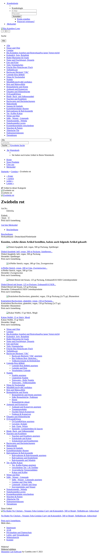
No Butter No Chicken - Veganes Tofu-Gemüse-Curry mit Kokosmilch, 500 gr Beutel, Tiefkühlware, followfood (49, 516)
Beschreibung (12, 229)
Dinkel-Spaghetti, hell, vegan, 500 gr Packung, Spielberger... (26, 251)
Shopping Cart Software (11, 551)
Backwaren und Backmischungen (20, 101)
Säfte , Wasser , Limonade (17, 118)
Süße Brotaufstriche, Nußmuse (25, 397)
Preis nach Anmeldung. (11, 520)
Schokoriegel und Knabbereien (25, 441)
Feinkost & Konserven (21, 414)
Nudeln (9, 79)
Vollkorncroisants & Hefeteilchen (26, 361)
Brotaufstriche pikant (21, 402)
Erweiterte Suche (17, 145)
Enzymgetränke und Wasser (23, 487)
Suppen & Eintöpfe (14, 106)
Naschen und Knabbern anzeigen (26, 436)
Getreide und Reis (19, 368)
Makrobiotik (11, 104)
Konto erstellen (23, 19)
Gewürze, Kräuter (19, 424)
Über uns (10, 164)
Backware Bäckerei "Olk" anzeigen (27, 356)
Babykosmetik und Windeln (23, 460)
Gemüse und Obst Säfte (22, 482)
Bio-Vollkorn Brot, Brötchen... (25, 358)
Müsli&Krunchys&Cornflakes (19, 82)
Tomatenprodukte (19, 409)
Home (9, 160)
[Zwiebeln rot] (7, 195)
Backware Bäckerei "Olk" (17, 72)
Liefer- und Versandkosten (17, 535)
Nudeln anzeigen (19, 375)
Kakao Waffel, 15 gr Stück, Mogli (15, 317)
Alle (8, 45)
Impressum (11, 528)
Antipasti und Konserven (17, 89)
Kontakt (9, 540)
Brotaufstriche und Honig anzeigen (26, 395)
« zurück (10, 178)
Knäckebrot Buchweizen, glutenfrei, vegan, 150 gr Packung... (27, 301)
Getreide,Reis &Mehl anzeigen (25, 365)
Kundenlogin (12, 3)
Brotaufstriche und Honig (17, 87)
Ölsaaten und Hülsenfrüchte (18, 91)
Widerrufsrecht (12, 537)
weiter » (9, 181)
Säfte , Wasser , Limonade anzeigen (27, 480)
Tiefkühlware (12, 70)
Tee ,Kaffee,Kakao (14, 113)
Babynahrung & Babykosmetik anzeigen (29, 455)
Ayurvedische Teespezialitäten (24, 470)
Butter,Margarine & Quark (17, 57)
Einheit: (4, 215)
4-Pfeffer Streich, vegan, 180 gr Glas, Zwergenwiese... (24, 268)
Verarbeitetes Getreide (21, 370)
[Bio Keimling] (10, 28)
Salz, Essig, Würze (20, 426)
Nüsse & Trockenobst (15, 77)
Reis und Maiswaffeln (15, 84)
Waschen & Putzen (14, 128)
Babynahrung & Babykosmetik (19, 111)
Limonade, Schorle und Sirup (24, 484)
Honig (14, 399)
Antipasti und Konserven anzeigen (26, 407)
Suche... (5, 145)
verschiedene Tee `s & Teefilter (25, 467)
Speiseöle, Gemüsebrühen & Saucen (27, 429)
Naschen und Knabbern (16, 99)
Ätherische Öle (12, 130)
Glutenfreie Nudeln (20, 378)
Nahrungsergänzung (15, 133)
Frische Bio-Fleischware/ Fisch (19, 67)
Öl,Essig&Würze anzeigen (23, 421)
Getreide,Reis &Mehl (15, 74)
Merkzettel (11, 24)
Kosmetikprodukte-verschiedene (20, 125)
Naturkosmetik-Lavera (15, 123)
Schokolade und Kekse (21, 438)
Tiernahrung (11, 135)
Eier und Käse (12, 62)
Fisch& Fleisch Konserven (23, 412)
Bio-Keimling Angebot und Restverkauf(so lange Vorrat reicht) (33, 53)
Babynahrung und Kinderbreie (25, 458)
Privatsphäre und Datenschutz (19, 532)
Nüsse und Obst (13, 48)
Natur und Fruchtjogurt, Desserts (20, 60)
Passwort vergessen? (26, 21)
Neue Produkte (12, 162)
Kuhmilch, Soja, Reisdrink (17, 55)
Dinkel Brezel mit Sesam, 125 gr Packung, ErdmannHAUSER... (28, 284)
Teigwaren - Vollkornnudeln (24, 382)
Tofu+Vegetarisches (14, 65)
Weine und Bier (13, 116)
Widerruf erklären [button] (8, 544)
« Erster (9, 176)
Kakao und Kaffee (20, 472)
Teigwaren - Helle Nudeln (23, 380)
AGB (8, 530)
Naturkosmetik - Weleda (16, 121)
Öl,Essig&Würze (13, 94)
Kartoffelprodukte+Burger (17, 108)
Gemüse (9, 50)
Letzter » (10, 183)
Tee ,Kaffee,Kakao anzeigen (24, 465)
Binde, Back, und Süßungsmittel (20, 96)
